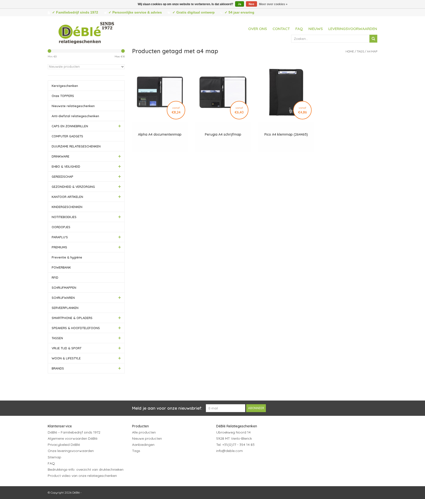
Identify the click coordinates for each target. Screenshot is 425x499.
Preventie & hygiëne (67, 257)
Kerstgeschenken (65, 86)
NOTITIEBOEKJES (64, 217)
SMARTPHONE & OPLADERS (72, 318)
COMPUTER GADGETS (67, 136)
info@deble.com (229, 451)
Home (350, 51)
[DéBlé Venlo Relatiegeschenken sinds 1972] (86, 32)
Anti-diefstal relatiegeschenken (75, 116)
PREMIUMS (59, 247)
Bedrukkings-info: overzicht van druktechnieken (85, 469)
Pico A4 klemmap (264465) (286, 134)
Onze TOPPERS (63, 96)
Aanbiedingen (143, 444)
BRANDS (58, 368)
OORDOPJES (61, 227)
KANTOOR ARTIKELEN (67, 197)
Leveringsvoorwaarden (352, 28)
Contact (281, 28)
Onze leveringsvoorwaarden (71, 451)
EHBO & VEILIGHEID (66, 166)
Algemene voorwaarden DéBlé (72, 438)
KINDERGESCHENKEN (67, 207)
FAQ (299, 28)
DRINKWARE (60, 156)
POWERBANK (61, 267)
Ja (239, 4)
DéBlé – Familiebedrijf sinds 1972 (74, 432)
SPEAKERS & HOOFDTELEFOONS (76, 328)
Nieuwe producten (147, 438)
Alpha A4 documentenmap (160, 134)
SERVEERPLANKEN (65, 308)
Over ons (257, 28)
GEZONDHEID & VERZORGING (73, 187)
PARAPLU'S (60, 237)
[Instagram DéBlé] (247, 463)
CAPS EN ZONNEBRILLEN (70, 126)
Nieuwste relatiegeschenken (73, 106)
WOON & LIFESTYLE (66, 358)
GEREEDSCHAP (62, 176)
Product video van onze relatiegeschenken (82, 475)
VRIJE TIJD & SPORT (66, 348)
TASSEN (57, 338)
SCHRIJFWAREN (63, 298)
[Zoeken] (373, 39)
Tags (360, 51)
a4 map (372, 51)
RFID (55, 277)
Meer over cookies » (273, 4)
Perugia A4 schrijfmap (223, 134)
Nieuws (315, 28)
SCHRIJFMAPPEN (64, 288)
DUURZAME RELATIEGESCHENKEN (76, 146)
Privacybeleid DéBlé (64, 444)
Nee (251, 4)
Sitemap (54, 457)
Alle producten (144, 432)
